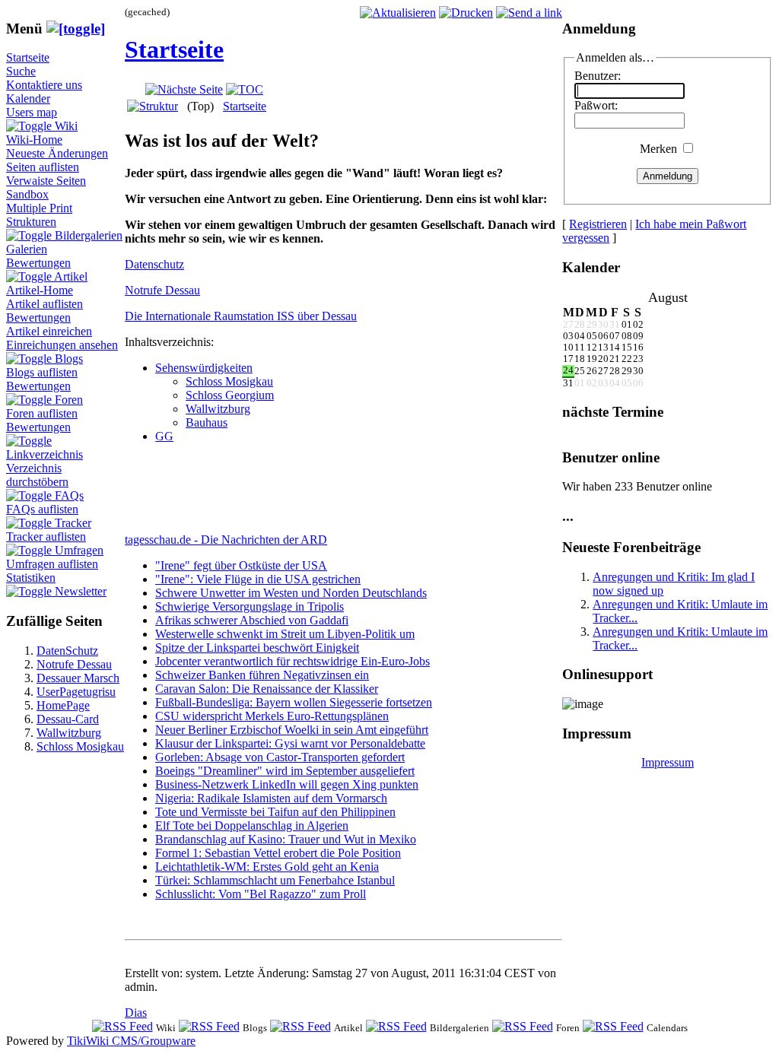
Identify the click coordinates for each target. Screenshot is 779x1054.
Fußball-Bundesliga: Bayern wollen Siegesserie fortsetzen (293, 702)
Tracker (73, 522)
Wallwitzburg (69, 732)
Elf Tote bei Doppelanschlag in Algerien (251, 825)
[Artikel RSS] (300, 1027)
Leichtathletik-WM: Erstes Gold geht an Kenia (267, 866)
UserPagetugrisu (76, 691)
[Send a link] (529, 12)
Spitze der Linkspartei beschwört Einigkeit (257, 647)
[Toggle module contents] (75, 29)
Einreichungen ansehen (62, 344)
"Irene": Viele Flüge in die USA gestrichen (258, 579)
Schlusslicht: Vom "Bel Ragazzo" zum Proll (260, 893)
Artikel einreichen (49, 331)
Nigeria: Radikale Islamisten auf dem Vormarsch (271, 798)
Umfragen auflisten (52, 563)
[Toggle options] (30, 125)
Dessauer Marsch (78, 677)
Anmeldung (667, 176)
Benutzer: (597, 75)
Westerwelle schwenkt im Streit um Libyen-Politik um (285, 633)
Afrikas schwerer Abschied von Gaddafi (251, 620)
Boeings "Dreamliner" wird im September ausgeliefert (285, 770)
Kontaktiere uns (44, 84)
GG (164, 436)
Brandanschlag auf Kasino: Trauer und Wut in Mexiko (285, 839)
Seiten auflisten (42, 166)
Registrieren (598, 223)
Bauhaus (206, 422)
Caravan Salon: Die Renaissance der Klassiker (266, 688)
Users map (31, 112)
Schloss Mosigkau (80, 746)
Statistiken (31, 577)
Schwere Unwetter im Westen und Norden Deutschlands (291, 592)
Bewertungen (38, 262)
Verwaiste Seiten (46, 180)
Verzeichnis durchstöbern (37, 475)
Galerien (26, 249)
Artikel (70, 276)
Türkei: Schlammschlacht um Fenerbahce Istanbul (275, 880)
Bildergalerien (88, 235)
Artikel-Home (39, 290)
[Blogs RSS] (209, 1027)
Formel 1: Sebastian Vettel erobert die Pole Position (278, 852)
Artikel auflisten (44, 303)
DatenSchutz (67, 650)
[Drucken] (466, 12)
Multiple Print (39, 208)
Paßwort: (596, 105)
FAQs (69, 495)
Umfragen (79, 550)
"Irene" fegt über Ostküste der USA (241, 565)
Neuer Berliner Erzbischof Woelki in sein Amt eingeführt (291, 729)
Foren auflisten (42, 413)
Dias (136, 1012)
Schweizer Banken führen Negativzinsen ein (262, 674)
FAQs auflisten (42, 509)
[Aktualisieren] (398, 12)
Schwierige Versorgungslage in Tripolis (249, 606)
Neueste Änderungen (57, 153)
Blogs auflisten (42, 372)
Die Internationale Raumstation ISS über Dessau (241, 316)
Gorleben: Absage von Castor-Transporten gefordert (280, 757)
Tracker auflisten (46, 536)
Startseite (27, 57)
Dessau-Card (68, 719)
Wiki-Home (34, 139)
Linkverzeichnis (44, 454)
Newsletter (81, 591)
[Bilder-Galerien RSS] (396, 1027)
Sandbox (27, 194)
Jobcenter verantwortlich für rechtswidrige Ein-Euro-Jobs (292, 661)
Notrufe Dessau (74, 664)
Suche (21, 71)
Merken (658, 148)
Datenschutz (154, 264)
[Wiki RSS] (122, 1027)
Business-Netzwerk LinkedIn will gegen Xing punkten (286, 784)
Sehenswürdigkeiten (204, 367)
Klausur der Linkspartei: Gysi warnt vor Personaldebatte (290, 743)
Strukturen (31, 221)
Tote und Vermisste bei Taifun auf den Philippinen (275, 811)
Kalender (28, 98)
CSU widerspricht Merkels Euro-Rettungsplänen (272, 716)
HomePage (63, 705)
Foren (69, 399)
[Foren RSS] (522, 1027)
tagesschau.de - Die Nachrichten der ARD (226, 539)
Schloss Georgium (230, 395)
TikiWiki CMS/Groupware (131, 1040)
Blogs (69, 358)
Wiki (66, 125)
